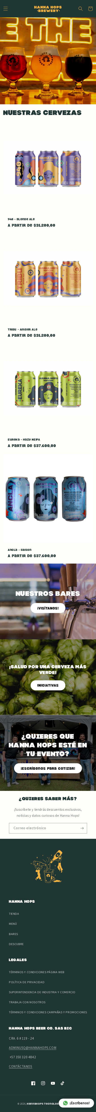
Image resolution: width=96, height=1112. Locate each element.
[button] (5, 9)
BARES (13, 934)
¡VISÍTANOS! (48, 608)
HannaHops (35, 1103)
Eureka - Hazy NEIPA (24, 439)
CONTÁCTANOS (20, 1066)
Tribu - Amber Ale (22, 329)
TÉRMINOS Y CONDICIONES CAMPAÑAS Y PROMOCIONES (48, 1012)
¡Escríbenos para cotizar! (48, 768)
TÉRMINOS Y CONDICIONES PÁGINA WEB (37, 972)
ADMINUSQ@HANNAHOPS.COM (32, 1048)
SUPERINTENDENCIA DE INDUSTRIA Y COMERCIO (42, 992)
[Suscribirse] (82, 828)
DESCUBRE (16, 944)
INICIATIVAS (48, 685)
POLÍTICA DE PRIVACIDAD (26, 982)
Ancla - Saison (19, 549)
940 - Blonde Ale (21, 219)
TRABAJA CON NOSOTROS (27, 1002)
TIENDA (14, 914)
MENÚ (13, 924)
